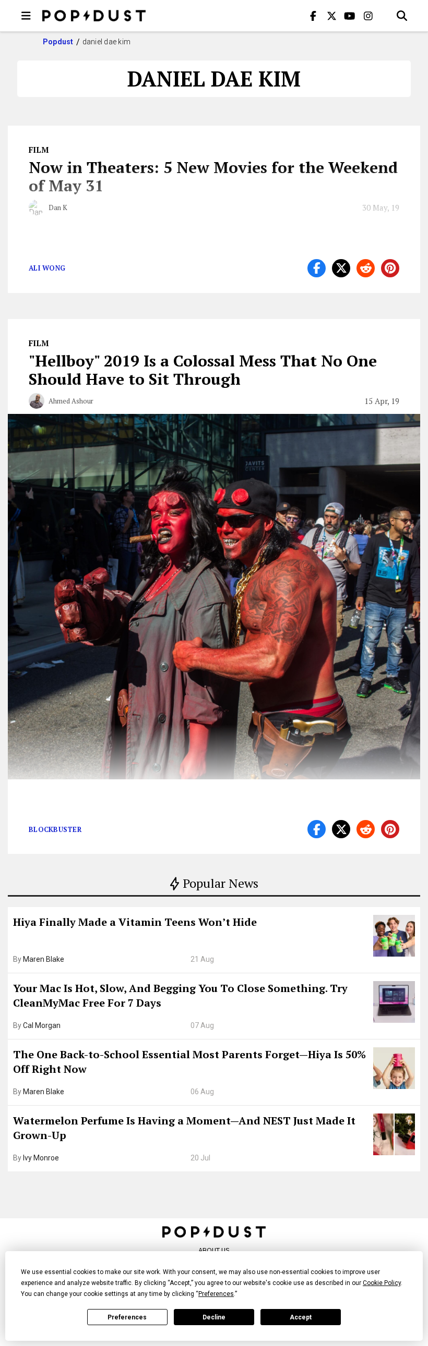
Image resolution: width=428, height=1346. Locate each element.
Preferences (127, 1317)
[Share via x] (341, 268)
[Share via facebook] (316, 268)
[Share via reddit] (365, 268)
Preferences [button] (216, 1294)
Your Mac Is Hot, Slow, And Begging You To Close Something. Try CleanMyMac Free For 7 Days (180, 995)
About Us (214, 1250)
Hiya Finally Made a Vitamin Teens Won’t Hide (135, 922)
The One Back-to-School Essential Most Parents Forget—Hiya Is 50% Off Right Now (189, 1061)
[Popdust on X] (331, 15)
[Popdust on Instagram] (368, 15)
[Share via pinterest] (390, 268)
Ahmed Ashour (71, 401)
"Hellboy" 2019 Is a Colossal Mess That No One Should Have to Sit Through (203, 369)
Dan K (58, 207)
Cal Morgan (42, 1025)
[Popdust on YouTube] (350, 15)
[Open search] (402, 15)
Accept (301, 1317)
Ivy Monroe (41, 1158)
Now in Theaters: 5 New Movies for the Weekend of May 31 (213, 176)
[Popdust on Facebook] (313, 15)
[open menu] (26, 15)
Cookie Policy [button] (382, 1283)
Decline (214, 1317)
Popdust (58, 42)
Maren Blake (43, 959)
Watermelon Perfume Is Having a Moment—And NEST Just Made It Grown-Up (184, 1127)
